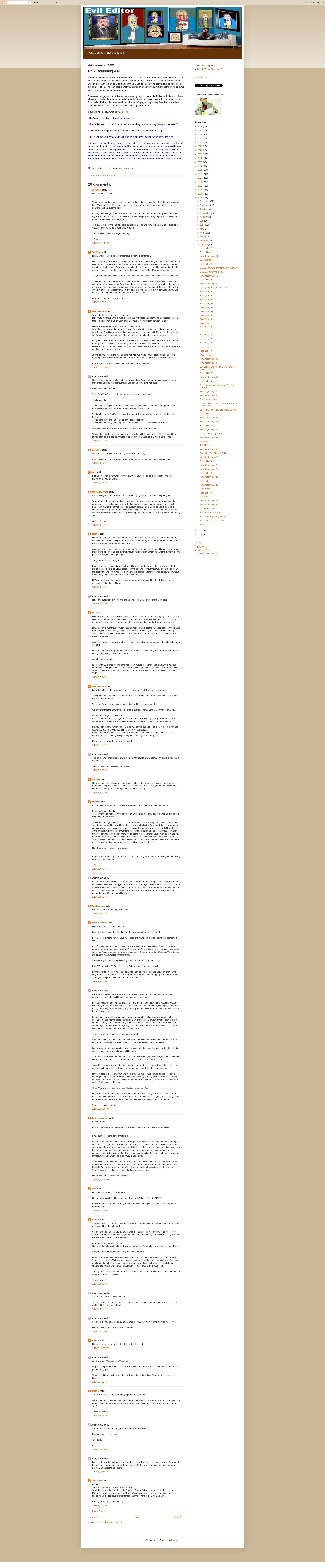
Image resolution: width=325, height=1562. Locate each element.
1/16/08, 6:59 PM (100, 587)
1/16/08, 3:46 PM (100, 483)
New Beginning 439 (209, 284)
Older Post (179, 1517)
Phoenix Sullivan (99, 923)
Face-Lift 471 (206, 481)
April (202, 233)
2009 (200, 194)
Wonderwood (97, 906)
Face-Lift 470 (206, 493)
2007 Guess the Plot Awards (213, 520)
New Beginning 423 (209, 505)
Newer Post (94, 1517)
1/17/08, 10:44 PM (100, 1471)
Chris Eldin (96, 1481)
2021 (200, 146)
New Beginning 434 (209, 395)
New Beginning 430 (209, 449)
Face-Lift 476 (206, 381)
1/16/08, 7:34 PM (100, 745)
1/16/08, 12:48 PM (100, 243)
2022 (200, 142)
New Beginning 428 (209, 465)
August (203, 217)
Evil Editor (96, 190)
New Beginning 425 (209, 485)
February (204, 241)
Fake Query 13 (206, 303)
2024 (200, 134)
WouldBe (95, 802)
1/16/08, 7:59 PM (100, 770)
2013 (200, 178)
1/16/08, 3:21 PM (100, 441)
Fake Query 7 (206, 327)
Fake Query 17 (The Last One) (214, 288)
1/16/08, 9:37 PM (100, 914)
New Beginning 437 (209, 363)
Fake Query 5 (206, 335)
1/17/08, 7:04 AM (100, 1210)
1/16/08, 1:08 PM (100, 302)
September (205, 213)
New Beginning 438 (209, 359)
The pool (204, 497)
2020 (200, 150)
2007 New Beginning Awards (213, 516)
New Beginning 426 (209, 477)
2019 (200, 154)
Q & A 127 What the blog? (211, 272)
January (204, 245)
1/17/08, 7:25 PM (100, 1382)
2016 (200, 166)
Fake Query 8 (206, 323)
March (203, 237)
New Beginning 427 (209, 469)
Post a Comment (99, 1511)
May (202, 229)
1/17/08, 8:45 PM (100, 1416)
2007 (200, 530)
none (93, 472)
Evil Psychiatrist (207, 260)
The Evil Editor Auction (207, 554)
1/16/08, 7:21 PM (100, 603)
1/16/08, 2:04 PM (100, 367)
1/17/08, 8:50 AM (100, 1284)
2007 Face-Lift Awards (210, 512)
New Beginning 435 (209, 391)
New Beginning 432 (209, 429)
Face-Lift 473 (206, 461)
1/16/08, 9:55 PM (100, 981)
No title (203, 524)
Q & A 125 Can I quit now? (212, 433)
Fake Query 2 (206, 347)
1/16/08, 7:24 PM (100, 677)
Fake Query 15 (206, 295)
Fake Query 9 (206, 319)
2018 (200, 158)
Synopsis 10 (205, 441)
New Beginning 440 (209, 276)
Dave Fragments (99, 311)
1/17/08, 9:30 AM (100, 1331)
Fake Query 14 (206, 299)
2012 (200, 182)
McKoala (95, 779)
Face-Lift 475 (206, 414)
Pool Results (205, 489)
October (204, 209)
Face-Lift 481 (206, 252)
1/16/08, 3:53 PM (100, 525)
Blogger (174, 1540)
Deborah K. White (99, 492)
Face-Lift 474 (206, 425)
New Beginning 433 (209, 421)
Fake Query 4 (206, 339)
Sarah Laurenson (99, 1118)
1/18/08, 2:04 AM (100, 1505)
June (202, 225)
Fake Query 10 (206, 315)
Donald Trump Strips (206, 66)
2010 (200, 190)
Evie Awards (203, 547)
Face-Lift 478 (206, 351)
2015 (200, 170)
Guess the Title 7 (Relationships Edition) (218, 410)
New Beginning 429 (209, 457)
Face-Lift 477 (206, 373)
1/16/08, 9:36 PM (100, 897)
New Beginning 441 (209, 256)
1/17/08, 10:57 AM (100, 1348)
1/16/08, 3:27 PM (100, 463)
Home (137, 1517)
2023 (200, 138)
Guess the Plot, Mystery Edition (214, 453)
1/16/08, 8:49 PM (100, 869)
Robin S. (95, 534)
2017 (200, 162)
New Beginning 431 (209, 437)
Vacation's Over (207, 508)
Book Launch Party (208, 399)
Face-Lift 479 (206, 280)
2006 (200, 534)
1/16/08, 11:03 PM (100, 1179)
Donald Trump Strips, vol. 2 (209, 69)
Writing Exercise (207, 355)
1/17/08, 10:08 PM (100, 1449)
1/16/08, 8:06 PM (100, 792)
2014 (200, 174)
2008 (200, 198)
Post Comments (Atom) (111, 1522)
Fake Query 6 (206, 331)
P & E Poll (204, 445)
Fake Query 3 (206, 343)
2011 (200, 186)
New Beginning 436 (209, 377)
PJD (93, 613)
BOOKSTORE (201, 77)
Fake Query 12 (206, 307)
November (205, 205)
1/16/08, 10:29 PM (100, 1109)
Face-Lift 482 (206, 248)
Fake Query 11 (206, 311)
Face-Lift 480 (206, 264)
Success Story (203, 550)
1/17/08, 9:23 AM (100, 1309)
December (205, 201)
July (202, 221)
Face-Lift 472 (206, 473)
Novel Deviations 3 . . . (210, 417)
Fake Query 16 (206, 291)
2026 (200, 126)
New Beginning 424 (209, 501)
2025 (200, 130)
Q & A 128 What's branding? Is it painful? (218, 268)
